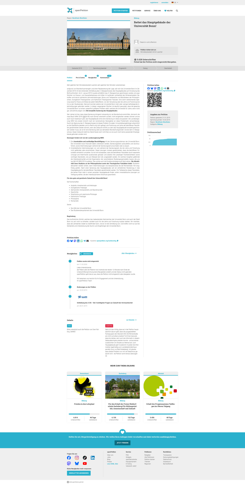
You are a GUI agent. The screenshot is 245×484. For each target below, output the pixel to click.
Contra (109, 326)
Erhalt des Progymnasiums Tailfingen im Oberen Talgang (160, 405)
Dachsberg (122, 374)
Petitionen (136, 11)
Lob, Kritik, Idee (112, 464)
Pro (69, 326)
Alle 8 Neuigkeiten (128, 253)
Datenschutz (167, 459)
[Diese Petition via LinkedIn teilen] (78, 241)
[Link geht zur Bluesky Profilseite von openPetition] (77, 463)
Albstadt (161, 374)
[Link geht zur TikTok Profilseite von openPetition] (85, 458)
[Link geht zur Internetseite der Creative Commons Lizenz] (68, 482)
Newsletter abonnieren (79, 473)
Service (147, 11)
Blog (108, 459)
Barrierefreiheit (168, 464)
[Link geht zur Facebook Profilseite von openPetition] (69, 458)
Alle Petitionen (149, 457)
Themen (147, 462)
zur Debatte (130, 320)
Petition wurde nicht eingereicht (88, 261)
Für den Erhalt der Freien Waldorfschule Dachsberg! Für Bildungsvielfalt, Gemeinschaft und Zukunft (122, 406)
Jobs (109, 457)
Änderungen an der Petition (86, 287)
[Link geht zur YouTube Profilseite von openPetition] (85, 463)
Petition (69, 78)
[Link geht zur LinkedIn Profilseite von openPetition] (93, 458)
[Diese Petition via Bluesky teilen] (71, 241)
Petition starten (121, 11)
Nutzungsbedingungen (170, 457)
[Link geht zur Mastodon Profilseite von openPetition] (69, 463)
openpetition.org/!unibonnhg (107, 241)
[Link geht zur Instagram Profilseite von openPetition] (77, 458)
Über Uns (157, 11)
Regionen (148, 464)
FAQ (127, 455)
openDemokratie (131, 459)
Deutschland (84, 374)
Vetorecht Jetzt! (131, 466)
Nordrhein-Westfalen (79, 18)
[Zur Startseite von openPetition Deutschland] (77, 10)
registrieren (154, 2)
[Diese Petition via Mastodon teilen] (75, 241)
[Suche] (177, 11)
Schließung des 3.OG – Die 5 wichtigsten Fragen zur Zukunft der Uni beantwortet (105, 303)
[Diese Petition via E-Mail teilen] (87, 241)
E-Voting (129, 464)
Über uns (110, 455)
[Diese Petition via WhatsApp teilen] (81, 241)
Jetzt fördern (122, 443)
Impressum (167, 462)
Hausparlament (131, 462)
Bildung (136, 18)
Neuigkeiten (92, 77)
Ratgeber (148, 455)
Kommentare (104, 77)
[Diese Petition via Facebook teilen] (68, 241)
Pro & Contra (80, 77)
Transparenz (167, 455)
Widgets (128, 457)
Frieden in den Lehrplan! (84, 404)
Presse (109, 462)
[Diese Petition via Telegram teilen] (84, 241)
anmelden (164, 2)
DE (175, 2)
